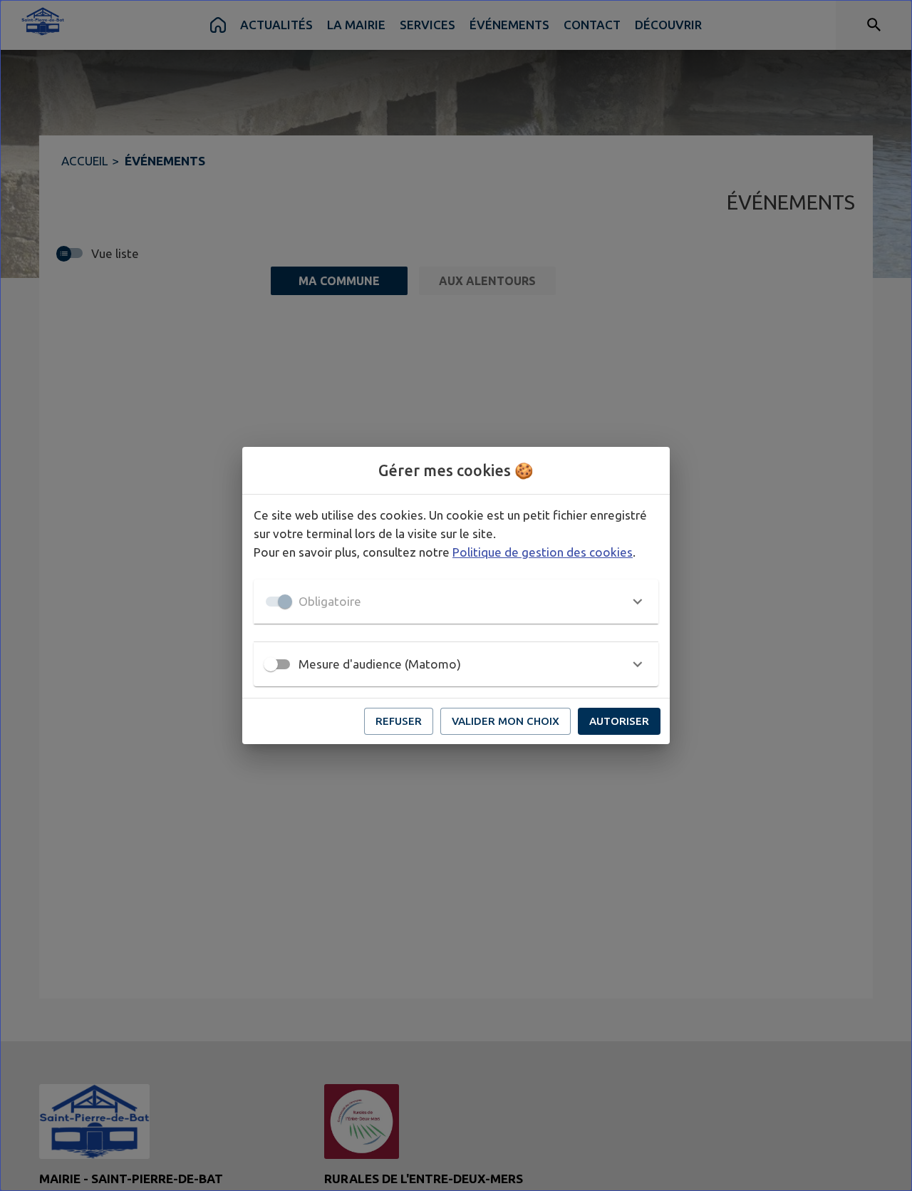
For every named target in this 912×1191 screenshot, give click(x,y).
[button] (456, 601)
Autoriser (619, 721)
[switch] (270, 664)
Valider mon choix (505, 721)
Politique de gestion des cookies (542, 552)
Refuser (398, 721)
